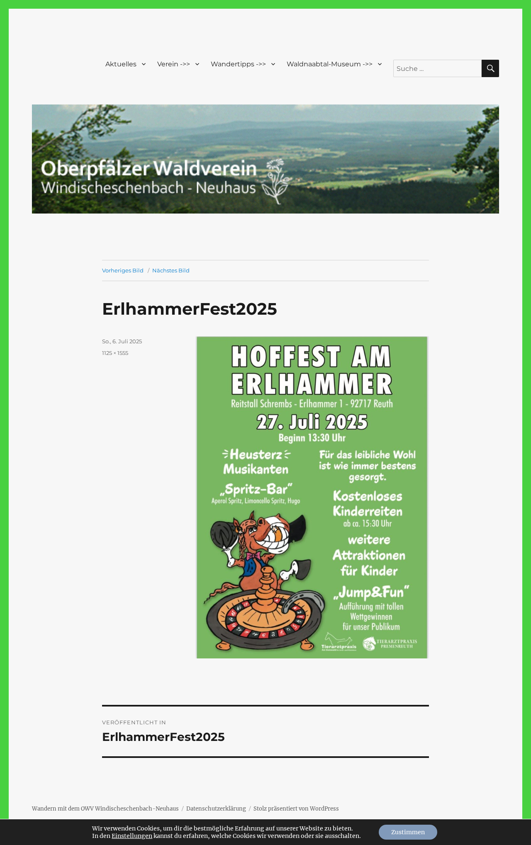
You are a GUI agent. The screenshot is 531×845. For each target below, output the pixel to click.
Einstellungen (132, 836)
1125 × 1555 (115, 353)
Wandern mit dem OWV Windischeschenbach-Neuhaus (105, 808)
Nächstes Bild (171, 270)
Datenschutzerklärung (216, 808)
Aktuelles (120, 64)
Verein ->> (173, 64)
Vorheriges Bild (123, 270)
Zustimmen (408, 832)
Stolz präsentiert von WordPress (296, 808)
